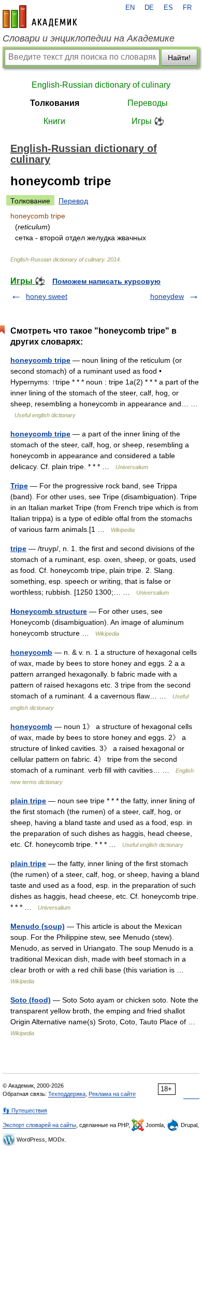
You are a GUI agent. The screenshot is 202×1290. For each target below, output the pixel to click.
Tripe (19, 486)
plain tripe (28, 801)
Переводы (147, 103)
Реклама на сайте (112, 1094)
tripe (18, 548)
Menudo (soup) (37, 926)
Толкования (54, 103)
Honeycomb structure (48, 611)
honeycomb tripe (40, 360)
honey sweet (46, 296)
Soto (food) (30, 1000)
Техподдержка (66, 1094)
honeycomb (31, 652)
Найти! (179, 57)
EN (130, 7)
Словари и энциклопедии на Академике (89, 38)
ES (168, 7)
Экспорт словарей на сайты (39, 1125)
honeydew (167, 296)
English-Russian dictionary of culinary (101, 84)
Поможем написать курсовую (106, 281)
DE (149, 7)
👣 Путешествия (25, 1110)
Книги (54, 121)
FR (187, 7)
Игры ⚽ (148, 121)
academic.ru (40, 16)
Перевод (73, 201)
